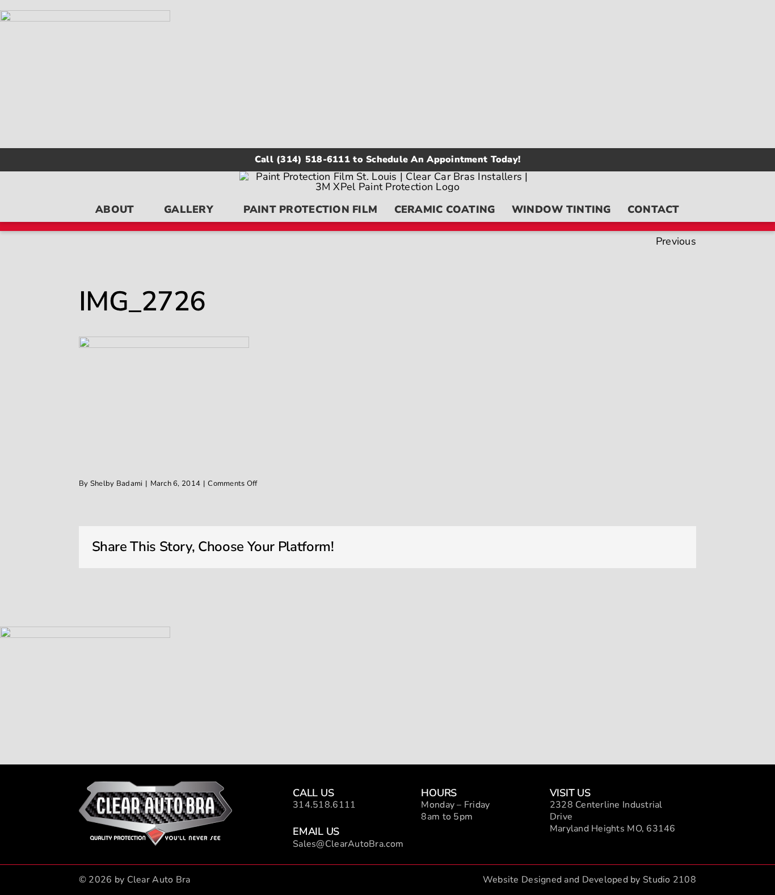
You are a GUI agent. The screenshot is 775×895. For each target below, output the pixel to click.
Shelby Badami (116, 483)
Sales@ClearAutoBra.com (348, 844)
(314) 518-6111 (313, 159)
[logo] (155, 786)
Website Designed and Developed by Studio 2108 (589, 879)
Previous (676, 241)
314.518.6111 (324, 805)
